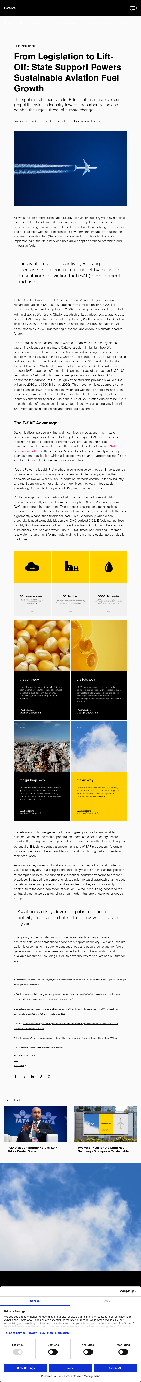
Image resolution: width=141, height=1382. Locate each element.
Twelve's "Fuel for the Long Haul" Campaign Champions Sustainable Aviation (103, 1149)
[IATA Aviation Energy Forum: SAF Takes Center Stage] (35, 1124)
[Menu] (133, 8)
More (124, 22)
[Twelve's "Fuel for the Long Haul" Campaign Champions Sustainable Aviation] (105, 1124)
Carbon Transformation (64, 22)
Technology (38, 22)
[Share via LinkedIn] (32, 1076)
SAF (22, 22)
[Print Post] (49, 1076)
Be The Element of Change (99, 22)
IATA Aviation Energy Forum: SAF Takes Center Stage (32, 1149)
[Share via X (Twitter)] (24, 1076)
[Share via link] (40, 1076)
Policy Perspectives (24, 1055)
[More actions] (125, 46)
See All (134, 1099)
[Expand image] (32, 583)
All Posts (8, 22)
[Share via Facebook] (15, 1076)
